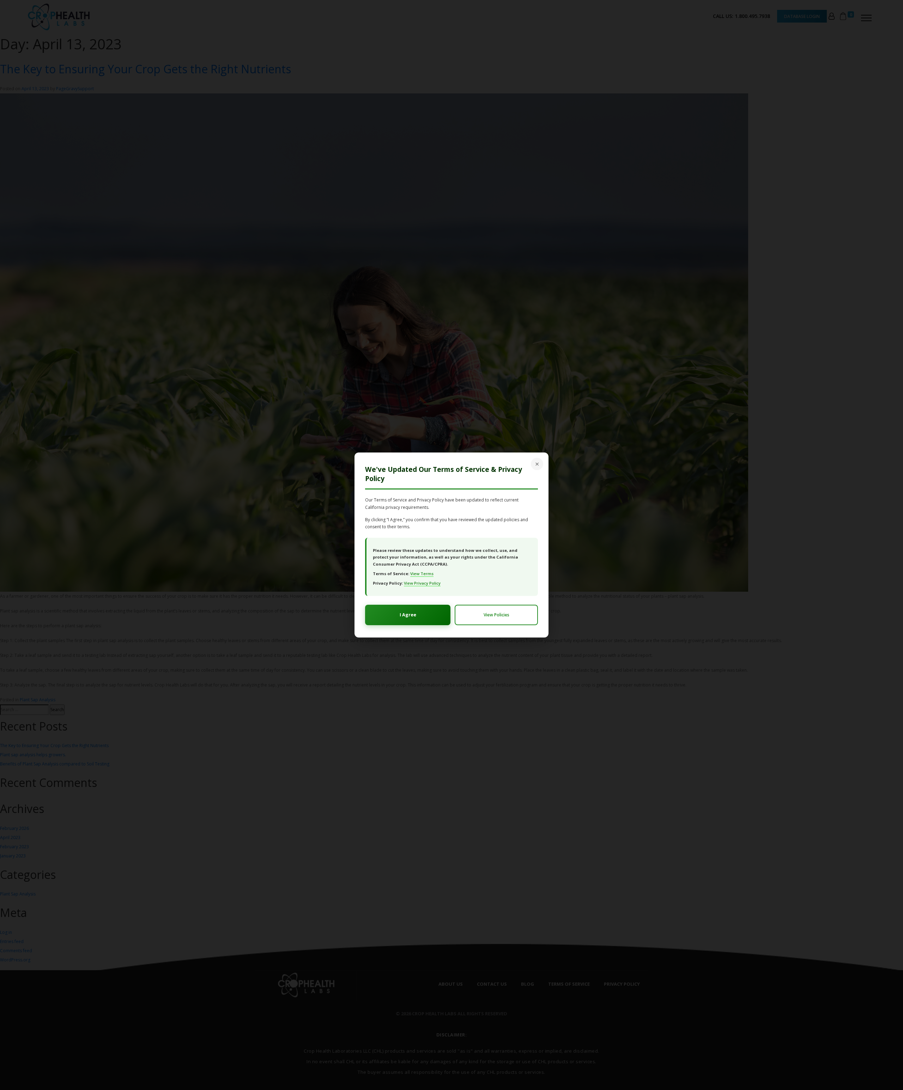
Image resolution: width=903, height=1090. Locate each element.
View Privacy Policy (422, 583)
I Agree (408, 615)
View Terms (422, 573)
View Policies (496, 615)
